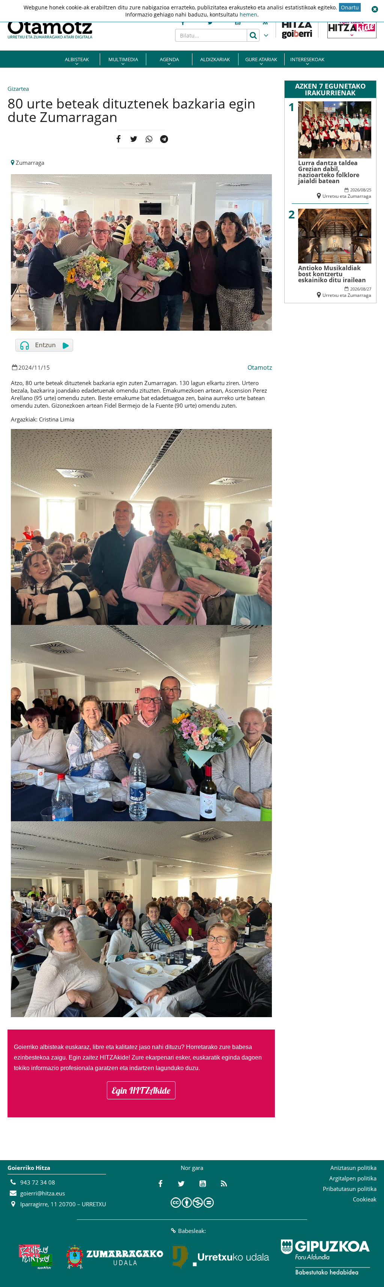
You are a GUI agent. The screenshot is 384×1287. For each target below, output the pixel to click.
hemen (248, 14)
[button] (374, 9)
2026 (354, 190)
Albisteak (77, 59)
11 (37, 367)
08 (363, 190)
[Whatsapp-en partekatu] (149, 139)
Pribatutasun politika (349, 1188)
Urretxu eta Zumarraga (346, 196)
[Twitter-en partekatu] (134, 139)
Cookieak (364, 1199)
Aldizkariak (215, 59)
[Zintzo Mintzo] (35, 1256)
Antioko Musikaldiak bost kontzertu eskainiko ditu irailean (332, 274)
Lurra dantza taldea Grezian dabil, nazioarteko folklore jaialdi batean (328, 172)
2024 (25, 367)
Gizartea (18, 88)
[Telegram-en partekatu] (164, 139)
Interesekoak (307, 59)
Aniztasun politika (353, 1167)
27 (369, 289)
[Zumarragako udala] (115, 1256)
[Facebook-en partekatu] (118, 139)
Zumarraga (30, 162)
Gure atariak (261, 59)
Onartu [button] (350, 7)
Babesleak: (192, 1230)
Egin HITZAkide (141, 1090)
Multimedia (123, 59)
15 (46, 367)
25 (369, 190)
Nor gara (192, 1167)
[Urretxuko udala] (221, 1256)
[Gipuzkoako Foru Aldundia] (325, 1256)
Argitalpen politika (352, 1178)
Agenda (169, 59)
